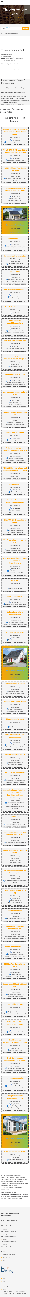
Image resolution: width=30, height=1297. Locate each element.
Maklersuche (16, 20)
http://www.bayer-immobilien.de (14, 332)
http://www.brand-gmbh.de (15, 281)
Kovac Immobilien (15, 911)
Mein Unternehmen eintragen (9, 33)
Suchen (25, 28)
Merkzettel (13, 18)
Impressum (5, 1284)
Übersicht (6, 18)
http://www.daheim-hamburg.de (15, 460)
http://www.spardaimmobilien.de (15, 956)
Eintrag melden (7, 69)
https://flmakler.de (21, 842)
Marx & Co (15, 816)
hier (16, 104)
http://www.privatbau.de (15, 512)
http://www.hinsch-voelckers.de (15, 424)
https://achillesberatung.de (15, 711)
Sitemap (4, 1289)
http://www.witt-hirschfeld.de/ (15, 572)
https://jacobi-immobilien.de (15, 996)
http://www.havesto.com (15, 200)
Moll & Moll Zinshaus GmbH (15, 289)
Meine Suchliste (23, 18)
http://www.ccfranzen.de (15, 902)
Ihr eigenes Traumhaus (15, 225)
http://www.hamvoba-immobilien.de (15, 938)
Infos (3, 1260)
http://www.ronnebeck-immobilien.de (15, 1087)
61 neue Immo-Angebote (8, 1231)
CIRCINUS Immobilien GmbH (15, 341)
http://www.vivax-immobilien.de (15, 693)
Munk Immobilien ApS (15, 719)
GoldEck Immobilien (15, 596)
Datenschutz (6, 1286)
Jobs (3, 1281)
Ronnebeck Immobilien (15, 1078)
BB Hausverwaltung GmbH (15, 1152)
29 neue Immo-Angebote (8, 1246)
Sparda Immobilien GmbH (15, 946)
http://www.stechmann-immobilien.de (15, 248)
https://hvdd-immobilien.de (15, 764)
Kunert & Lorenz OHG (15, 632)
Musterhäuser (6, 1257)
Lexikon (4, 1263)
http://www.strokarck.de (15, 404)
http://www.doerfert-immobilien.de (15, 384)
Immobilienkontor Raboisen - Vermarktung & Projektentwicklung (14, 792)
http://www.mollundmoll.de (15, 299)
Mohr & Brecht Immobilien (14, 307)
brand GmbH (15, 272)
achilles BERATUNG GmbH (15, 701)
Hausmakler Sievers (15, 1004)
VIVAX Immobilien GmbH (15, 684)
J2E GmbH (15, 581)
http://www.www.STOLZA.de (15, 976)
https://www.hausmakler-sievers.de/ (15, 1014)
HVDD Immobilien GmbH (15, 755)
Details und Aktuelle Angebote (14, 144)
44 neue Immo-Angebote (8, 1236)
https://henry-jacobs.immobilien (15, 782)
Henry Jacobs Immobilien (15, 772)
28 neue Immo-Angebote (8, 1226)
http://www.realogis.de (15, 1108)
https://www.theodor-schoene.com (17, 64)
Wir (3, 1278)
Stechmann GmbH (15, 238)
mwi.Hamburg (14, 484)
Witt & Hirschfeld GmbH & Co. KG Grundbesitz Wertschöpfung (15, 560)
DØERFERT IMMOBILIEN (15, 374)
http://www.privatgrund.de (15, 532)
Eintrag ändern (17, 69)
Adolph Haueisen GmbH (14, 432)
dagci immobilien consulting (15, 256)
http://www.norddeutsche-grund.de (14, 1070)
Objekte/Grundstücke (8, 1254)
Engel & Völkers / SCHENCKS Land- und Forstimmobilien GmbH (15, 131)
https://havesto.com (15, 862)
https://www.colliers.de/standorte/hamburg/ (16, 624)
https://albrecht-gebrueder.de (14, 747)
